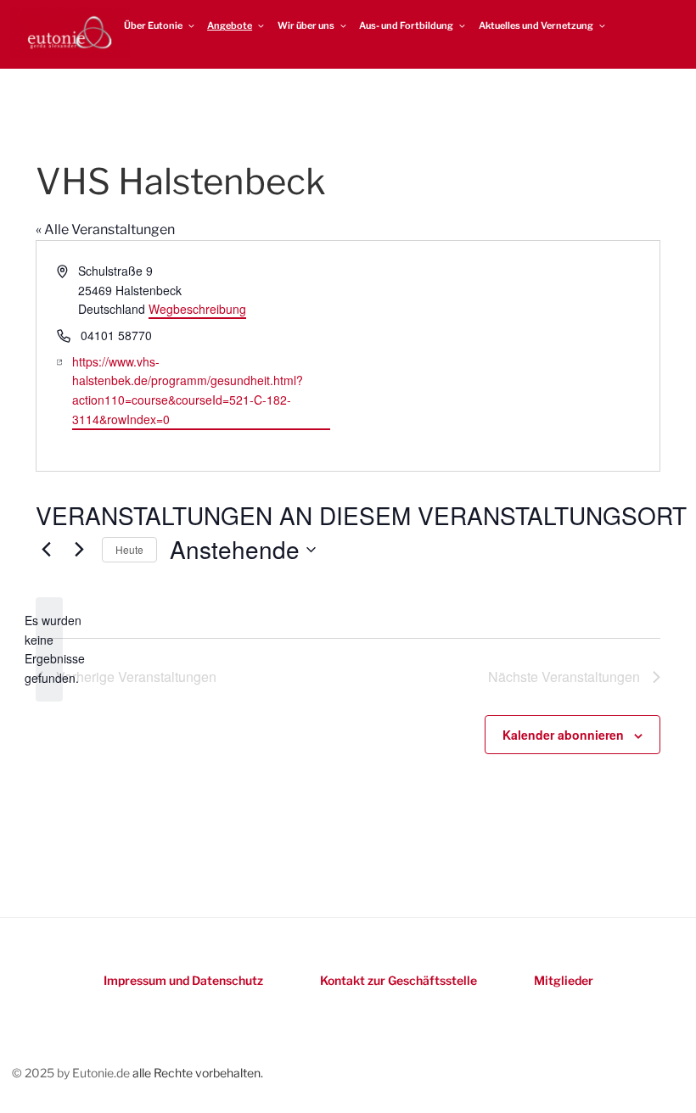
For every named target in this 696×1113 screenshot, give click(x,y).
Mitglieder (563, 980)
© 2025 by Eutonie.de (72, 1072)
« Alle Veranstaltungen (105, 229)
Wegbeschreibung (197, 308)
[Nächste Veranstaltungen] (79, 550)
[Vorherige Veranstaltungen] (46, 550)
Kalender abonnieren (563, 734)
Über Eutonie (153, 25)
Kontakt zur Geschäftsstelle (398, 980)
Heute (129, 549)
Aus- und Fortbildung (406, 25)
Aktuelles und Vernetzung (536, 25)
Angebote (229, 25)
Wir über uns (306, 25)
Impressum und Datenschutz (183, 980)
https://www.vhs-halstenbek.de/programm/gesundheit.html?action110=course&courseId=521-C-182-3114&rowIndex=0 (187, 390)
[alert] (49, 649)
